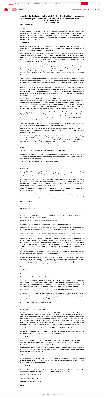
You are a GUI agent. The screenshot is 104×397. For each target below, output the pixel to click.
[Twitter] (89, 9)
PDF (10, 9)
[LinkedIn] (98, 9)
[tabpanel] (52, 201)
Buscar (85, 3)
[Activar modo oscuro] (98, 3)
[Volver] (6, 9)
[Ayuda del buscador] (15, 3)
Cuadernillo (20, 9)
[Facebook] (92, 9)
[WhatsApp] (95, 9)
